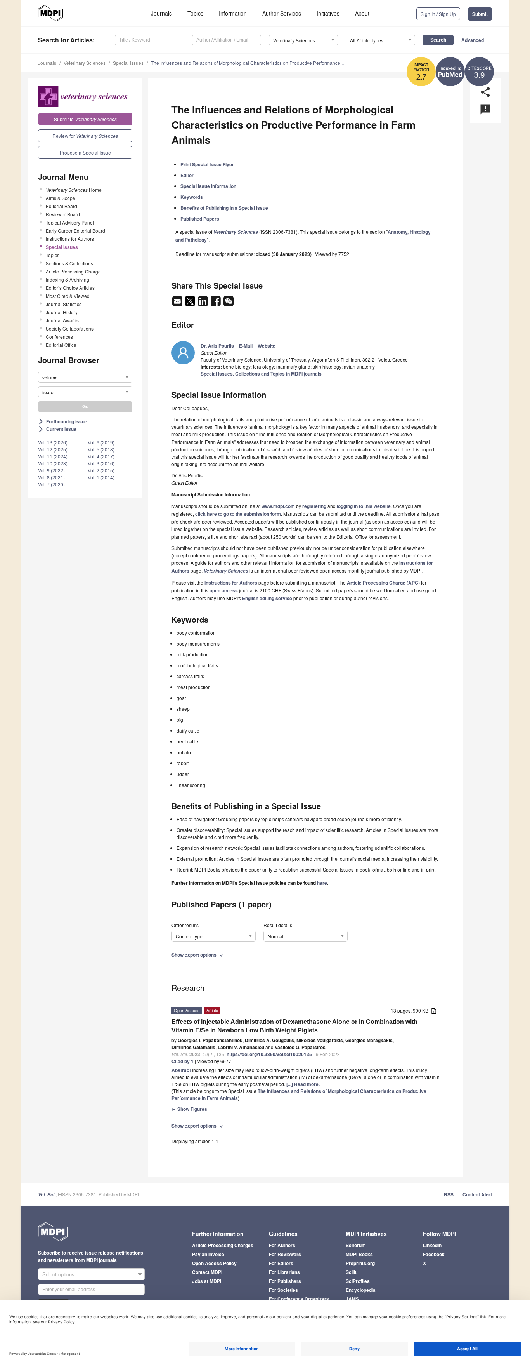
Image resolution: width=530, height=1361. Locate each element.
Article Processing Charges (222, 1245)
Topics (195, 13)
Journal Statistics (63, 304)
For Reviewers (285, 1254)
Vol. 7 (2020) (51, 484)
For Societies (283, 1289)
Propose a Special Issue (85, 152)
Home (74, 189)
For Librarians (284, 1272)
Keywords (191, 196)
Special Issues (128, 62)
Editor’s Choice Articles (70, 287)
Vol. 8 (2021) (51, 477)
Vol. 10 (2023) (53, 463)
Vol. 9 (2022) (51, 470)
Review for (85, 135)
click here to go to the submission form (238, 513)
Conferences (59, 336)
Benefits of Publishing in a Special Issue (224, 207)
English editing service (267, 598)
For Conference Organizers (299, 1298)
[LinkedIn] (203, 303)
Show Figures (189, 1108)
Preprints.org (360, 1263)
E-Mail (246, 345)
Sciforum (356, 1245)
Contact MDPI (207, 1272)
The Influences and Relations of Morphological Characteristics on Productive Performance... (247, 62)
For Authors (282, 1245)
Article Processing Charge (73, 271)
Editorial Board (61, 206)
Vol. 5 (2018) (101, 449)
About (362, 13)
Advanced (472, 40)
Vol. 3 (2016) (101, 463)
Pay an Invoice (208, 1254)
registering (314, 506)
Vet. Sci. (46, 1194)
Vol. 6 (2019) (101, 442)
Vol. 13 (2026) (53, 442)
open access (224, 590)
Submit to (85, 119)
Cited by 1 (182, 1061)
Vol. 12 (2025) (53, 449)
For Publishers (285, 1280)
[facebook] (216, 303)
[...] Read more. (303, 1084)
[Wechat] (228, 303)
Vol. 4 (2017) (101, 456)
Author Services (281, 13)
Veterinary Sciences (85, 62)
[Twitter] (190, 303)
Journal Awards (62, 320)
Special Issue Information (208, 186)
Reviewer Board (63, 214)
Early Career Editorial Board (75, 230)
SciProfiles (358, 1280)
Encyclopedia (361, 1289)
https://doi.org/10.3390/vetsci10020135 (269, 1054)
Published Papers (199, 218)
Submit (480, 13)
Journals (161, 13)
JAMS (352, 1298)
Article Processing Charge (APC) (383, 582)
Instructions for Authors (70, 238)
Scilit (351, 1272)
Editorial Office (61, 344)
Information (233, 13)
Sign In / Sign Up (438, 13)
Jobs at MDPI (206, 1280)
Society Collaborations (70, 328)
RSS (449, 1194)
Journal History (62, 312)
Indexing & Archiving (67, 279)
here (322, 882)
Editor (187, 175)
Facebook (434, 1254)
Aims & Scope (60, 198)
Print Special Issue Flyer (207, 164)
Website (266, 345)
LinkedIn (432, 1245)
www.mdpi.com (278, 506)
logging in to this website (364, 506)
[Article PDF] (433, 1011)
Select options (58, 1274)
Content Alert (477, 1194)
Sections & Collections (69, 263)
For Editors (281, 1263)
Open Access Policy (214, 1263)
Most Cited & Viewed (68, 295)
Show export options (198, 954)
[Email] (178, 303)
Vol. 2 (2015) (101, 470)
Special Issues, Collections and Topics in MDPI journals (261, 373)
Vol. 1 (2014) (101, 477)
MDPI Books (359, 1254)
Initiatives (328, 13)
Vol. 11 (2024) (53, 456)
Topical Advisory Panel (70, 222)
